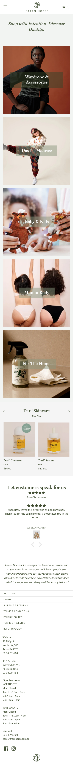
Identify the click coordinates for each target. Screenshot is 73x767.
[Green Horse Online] (37, 7)
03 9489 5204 (10, 734)
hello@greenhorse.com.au (16, 738)
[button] (33, 544)
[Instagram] (14, 748)
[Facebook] (6, 748)
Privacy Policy (13, 617)
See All (36, 415)
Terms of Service (14, 623)
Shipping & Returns (16, 605)
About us (9, 593)
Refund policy (13, 628)
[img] (36, 493)
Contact (9, 599)
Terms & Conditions (16, 611)
